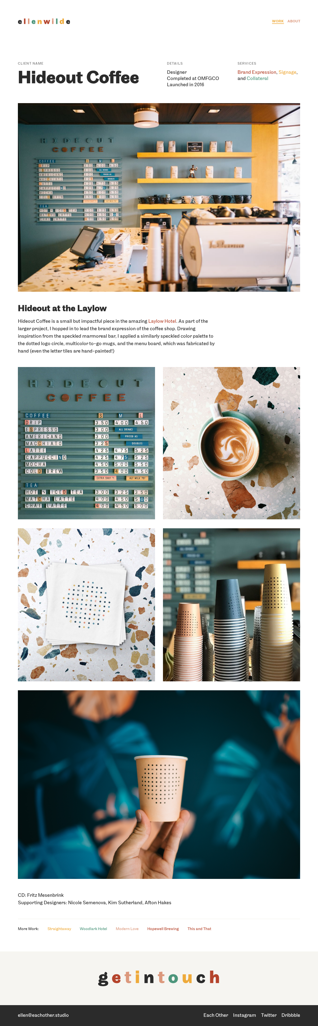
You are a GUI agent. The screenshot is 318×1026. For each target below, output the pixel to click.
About (294, 21)
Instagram (244, 1015)
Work (278, 21)
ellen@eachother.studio (43, 1015)
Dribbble (290, 1015)
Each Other (215, 1015)
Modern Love (127, 929)
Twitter (269, 1015)
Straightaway (59, 929)
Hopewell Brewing (163, 929)
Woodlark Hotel (93, 929)
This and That (199, 929)
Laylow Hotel (162, 321)
